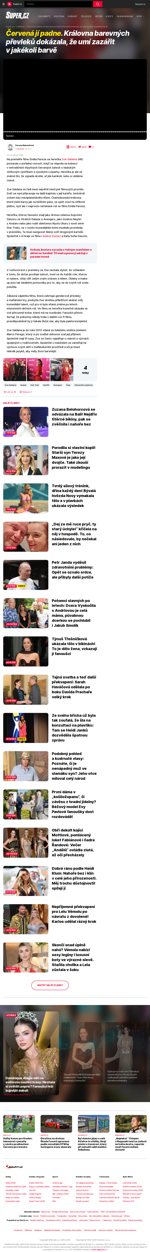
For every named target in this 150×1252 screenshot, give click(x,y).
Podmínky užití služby (72, 1230)
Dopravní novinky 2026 (133, 1190)
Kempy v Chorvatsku (108, 1183)
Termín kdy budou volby (16, 1194)
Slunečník (72, 1216)
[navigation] (3, 4)
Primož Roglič (35, 1197)
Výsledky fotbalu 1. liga (62, 1186)
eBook (73, 147)
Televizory (107, 1220)
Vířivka (127, 1216)
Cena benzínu (93, 1212)
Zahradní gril (116, 1216)
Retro (99, 16)
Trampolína (62, 1216)
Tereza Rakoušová (24, 145)
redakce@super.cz (99, 1249)
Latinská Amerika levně (109, 1197)
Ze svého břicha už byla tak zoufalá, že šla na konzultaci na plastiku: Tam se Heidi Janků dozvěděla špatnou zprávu (74, 727)
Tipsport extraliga (60, 1190)
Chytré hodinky (120, 1220)
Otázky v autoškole (131, 1197)
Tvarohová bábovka (84, 1194)
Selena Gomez (52, 236)
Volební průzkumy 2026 (16, 1186)
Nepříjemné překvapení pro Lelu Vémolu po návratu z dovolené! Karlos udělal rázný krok (74, 914)
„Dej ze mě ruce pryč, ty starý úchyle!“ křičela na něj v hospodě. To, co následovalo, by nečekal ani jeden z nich (74, 534)
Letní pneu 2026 (130, 1183)
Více (139, 16)
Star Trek (34, 385)
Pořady (72, 16)
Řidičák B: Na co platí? (132, 1194)
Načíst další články (50, 985)
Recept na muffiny (84, 1186)
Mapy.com (45, 1212)
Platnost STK (128, 1201)
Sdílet (84, 147)
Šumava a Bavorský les (109, 1190)
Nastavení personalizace (125, 1230)
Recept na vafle (82, 1197)
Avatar (23, 385)
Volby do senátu (12, 1197)
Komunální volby (13, 1201)
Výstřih (46, 385)
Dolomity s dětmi (106, 1201)
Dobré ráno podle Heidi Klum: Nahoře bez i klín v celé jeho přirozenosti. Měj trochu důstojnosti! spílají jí (74, 878)
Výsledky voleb (12, 1190)
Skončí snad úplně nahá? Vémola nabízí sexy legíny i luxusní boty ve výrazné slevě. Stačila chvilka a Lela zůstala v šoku (73, 957)
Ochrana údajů (90, 1230)
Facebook (18, 1230)
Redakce (38, 1230)
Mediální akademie (52, 1230)
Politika (59, 16)
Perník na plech (82, 1201)
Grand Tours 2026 (37, 1201)
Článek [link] (10, 68)
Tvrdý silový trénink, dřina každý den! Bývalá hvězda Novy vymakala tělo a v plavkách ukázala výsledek (74, 496)
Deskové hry (95, 1220)
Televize (86, 16)
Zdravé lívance (82, 1190)
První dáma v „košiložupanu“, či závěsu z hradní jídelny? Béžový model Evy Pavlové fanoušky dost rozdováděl (74, 804)
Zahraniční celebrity (83, 385)
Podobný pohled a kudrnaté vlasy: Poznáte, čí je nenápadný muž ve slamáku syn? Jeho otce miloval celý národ (74, 766)
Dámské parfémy (69, 1220)
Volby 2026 (11, 1183)
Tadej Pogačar (35, 1194)
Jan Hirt (32, 1190)
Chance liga (57, 1183)
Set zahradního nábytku (99, 1216)
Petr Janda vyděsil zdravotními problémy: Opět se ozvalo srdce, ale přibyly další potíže (72, 569)
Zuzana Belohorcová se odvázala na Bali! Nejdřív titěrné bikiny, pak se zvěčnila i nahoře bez (74, 416)
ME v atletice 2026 (60, 1194)
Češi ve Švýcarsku (107, 1194)
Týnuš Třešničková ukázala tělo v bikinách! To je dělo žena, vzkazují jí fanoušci (74, 646)
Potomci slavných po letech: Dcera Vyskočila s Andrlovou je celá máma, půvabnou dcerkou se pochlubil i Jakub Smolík (74, 613)
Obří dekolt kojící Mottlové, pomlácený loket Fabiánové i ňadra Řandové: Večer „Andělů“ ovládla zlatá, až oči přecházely (73, 842)
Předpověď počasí (60, 1212)
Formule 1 (56, 1197)
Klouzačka (82, 1216)
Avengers (57, 385)
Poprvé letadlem (106, 1186)
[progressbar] (75, 131)
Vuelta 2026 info (36, 1183)
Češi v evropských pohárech (112, 1212)
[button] (75, 95)
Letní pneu (83, 1220)
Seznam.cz (140, 4)
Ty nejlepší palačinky (85, 1183)
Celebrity (44, 16)
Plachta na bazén (47, 1216)
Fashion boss (125, 16)
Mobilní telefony (37, 1220)
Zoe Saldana (69, 159)
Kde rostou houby (77, 1212)
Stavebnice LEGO (53, 1220)
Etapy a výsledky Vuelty (39, 1186)
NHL (54, 1201)
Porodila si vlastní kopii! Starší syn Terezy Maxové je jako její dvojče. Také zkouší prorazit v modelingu (74, 457)
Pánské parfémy (135, 1220)
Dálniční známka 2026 (132, 1186)
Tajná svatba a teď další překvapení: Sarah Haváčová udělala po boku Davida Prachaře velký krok (74, 687)
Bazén (36, 1216)
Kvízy (109, 16)
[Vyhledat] (97, 4)
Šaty (68, 385)
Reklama (28, 1230)
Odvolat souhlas (106, 1230)
